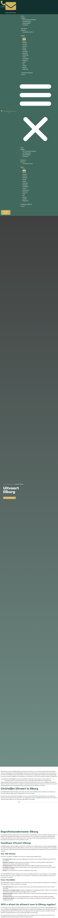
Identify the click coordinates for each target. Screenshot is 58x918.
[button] (35, 112)
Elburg (24, 39)
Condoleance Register (27, 72)
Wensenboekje (26, 23)
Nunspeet (25, 53)
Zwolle (24, 50)
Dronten (24, 44)
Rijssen (24, 41)
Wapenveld (25, 69)
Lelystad (24, 46)
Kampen (24, 42)
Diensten (23, 30)
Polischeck (25, 25)
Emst (23, 37)
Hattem (24, 65)
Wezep (24, 48)
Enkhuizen (25, 60)
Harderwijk (25, 55)
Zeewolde (25, 51)
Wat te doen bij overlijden (29, 19)
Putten (24, 57)
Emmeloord (25, 58)
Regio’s (23, 35)
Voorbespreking (26, 21)
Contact (23, 74)
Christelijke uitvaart (27, 32)
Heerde (24, 67)
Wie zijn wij (24, 28)
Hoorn (24, 62)
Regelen (23, 18)
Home (22, 16)
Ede (23, 64)
